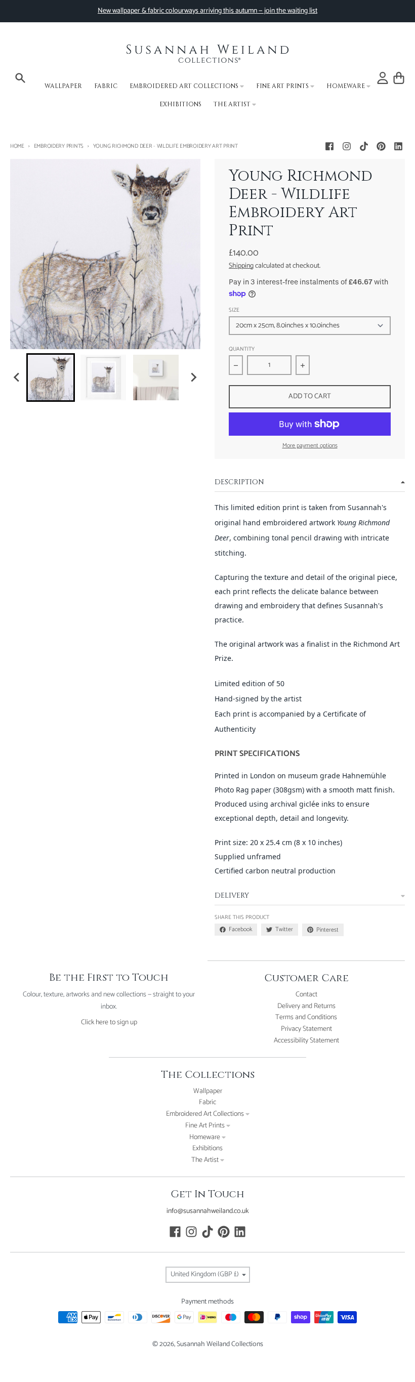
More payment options (310, 446)
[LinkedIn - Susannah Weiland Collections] (398, 146)
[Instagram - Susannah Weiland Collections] (346, 146)
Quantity (242, 349)
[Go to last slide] (17, 377)
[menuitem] (50, 377)
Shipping (241, 266)
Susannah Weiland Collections (220, 1344)
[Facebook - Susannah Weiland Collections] (329, 146)
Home (17, 146)
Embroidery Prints (59, 146)
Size (234, 310)
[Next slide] (193, 377)
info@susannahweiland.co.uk (208, 1211)
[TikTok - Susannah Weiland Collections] (363, 146)
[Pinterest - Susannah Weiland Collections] (381, 146)
